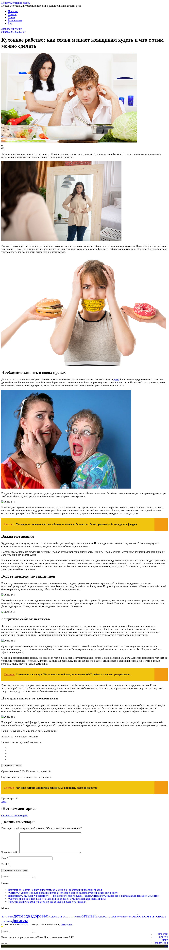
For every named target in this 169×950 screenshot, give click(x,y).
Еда (10, 23)
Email (5, 864)
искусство (57, 916)
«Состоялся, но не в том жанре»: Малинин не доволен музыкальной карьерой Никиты (57, 898)
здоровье (39, 915)
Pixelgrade (66, 924)
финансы (20, 921)
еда (27, 915)
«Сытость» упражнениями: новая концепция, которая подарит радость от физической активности (63, 892)
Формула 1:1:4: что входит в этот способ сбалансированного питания (47, 901)
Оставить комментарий (14, 815)
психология (106, 916)
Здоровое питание (11, 28)
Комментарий (10, 852)
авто (4, 916)
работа (138, 916)
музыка (77, 917)
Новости (13, 11)
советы (149, 916)
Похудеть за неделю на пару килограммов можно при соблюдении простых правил (55, 889)
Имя (4, 858)
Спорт (11, 17)
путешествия (124, 916)
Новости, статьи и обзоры (16, 2)
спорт (161, 916)
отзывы (88, 915)
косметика (69, 917)
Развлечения (15, 20)
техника (6, 921)
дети (116, 379)
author (4, 31)
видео (10, 917)
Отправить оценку (12, 765)
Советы (12, 14)
